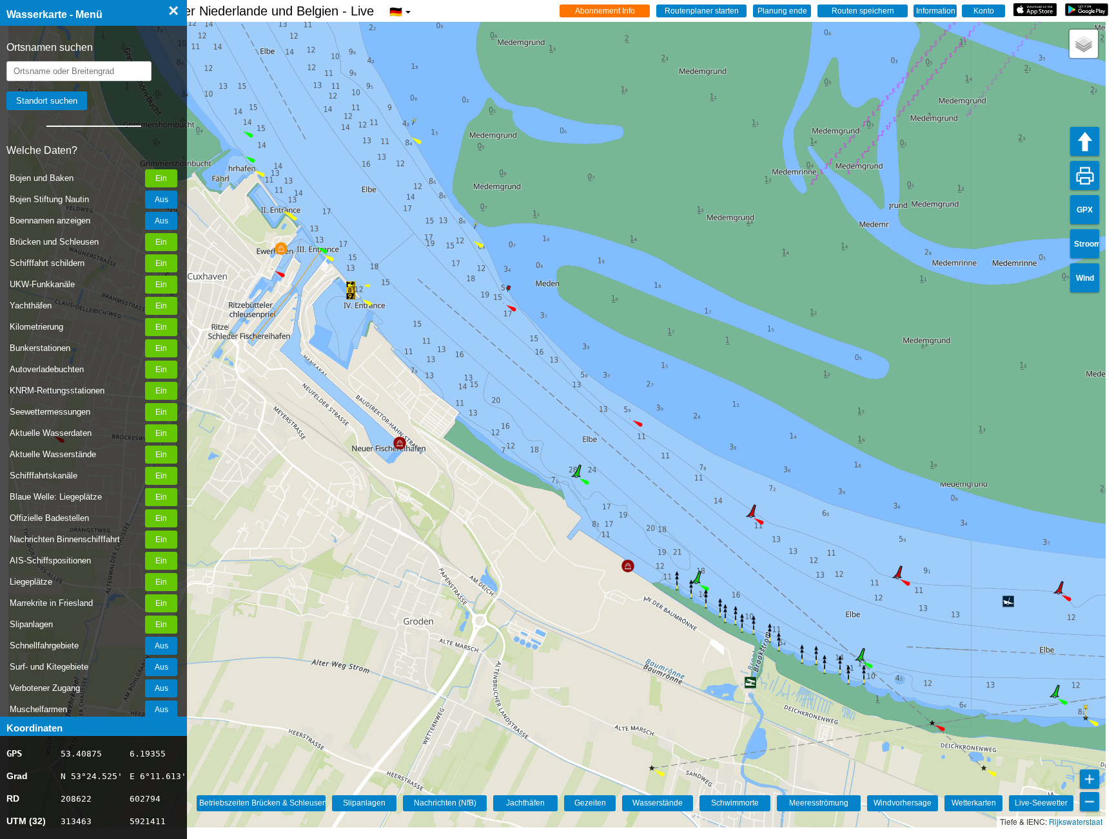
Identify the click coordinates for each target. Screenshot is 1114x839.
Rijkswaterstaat (1075, 821)
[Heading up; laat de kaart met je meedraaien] (1084, 141)
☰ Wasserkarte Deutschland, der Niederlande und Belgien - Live (204, 11)
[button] (272, 269)
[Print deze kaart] (1084, 175)
